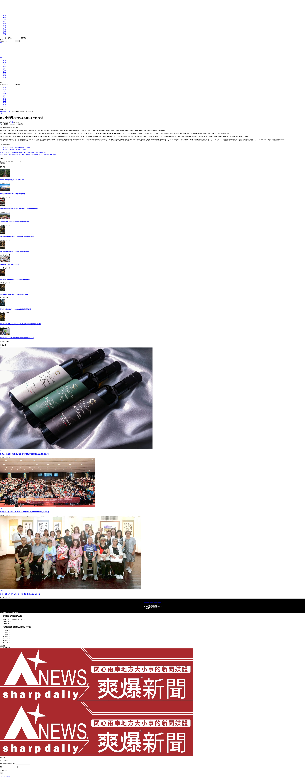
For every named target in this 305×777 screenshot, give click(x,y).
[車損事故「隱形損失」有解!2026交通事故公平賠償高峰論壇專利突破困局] (47, 506)
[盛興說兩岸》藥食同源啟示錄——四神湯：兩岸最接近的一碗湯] (2, 248)
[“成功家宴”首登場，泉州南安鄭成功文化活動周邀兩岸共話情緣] (5, 218)
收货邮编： (6, 634)
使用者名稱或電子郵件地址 (7, 763)
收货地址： (6, 632)
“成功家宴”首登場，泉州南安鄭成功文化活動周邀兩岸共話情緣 (14, 221)
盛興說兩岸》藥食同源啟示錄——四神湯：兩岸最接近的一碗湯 (14, 251)
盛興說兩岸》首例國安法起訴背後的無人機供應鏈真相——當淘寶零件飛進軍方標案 (19, 208)
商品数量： (6, 623)
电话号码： (6, 638)
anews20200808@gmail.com (154, 608)
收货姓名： (6, 630)
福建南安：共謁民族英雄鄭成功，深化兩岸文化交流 (12, 180)
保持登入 (4, 770)
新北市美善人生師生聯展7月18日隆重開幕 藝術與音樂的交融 (20, 594)
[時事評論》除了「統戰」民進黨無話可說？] (5, 261)
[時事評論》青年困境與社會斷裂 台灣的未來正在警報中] (5, 190)
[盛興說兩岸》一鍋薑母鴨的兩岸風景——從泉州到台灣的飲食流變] (2, 276)
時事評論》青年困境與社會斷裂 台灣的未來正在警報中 (12, 194)
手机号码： (6, 640)
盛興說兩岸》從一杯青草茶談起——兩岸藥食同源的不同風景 (14, 294)
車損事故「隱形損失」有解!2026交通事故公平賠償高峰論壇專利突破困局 (24, 512)
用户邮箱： (6, 636)
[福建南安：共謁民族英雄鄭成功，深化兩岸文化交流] (5, 176)
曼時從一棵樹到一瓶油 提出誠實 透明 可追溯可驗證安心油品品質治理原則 (24, 454)
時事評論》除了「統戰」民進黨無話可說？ (10, 264)
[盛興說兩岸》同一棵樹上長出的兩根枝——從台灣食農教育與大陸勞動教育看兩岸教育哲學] (2, 320)
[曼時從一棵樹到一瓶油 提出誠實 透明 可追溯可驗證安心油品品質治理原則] (76, 448)
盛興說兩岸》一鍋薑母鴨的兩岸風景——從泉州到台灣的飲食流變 (15, 279)
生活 (1, 113)
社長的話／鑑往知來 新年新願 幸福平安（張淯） (16, 147)
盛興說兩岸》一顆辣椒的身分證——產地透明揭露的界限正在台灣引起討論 (17, 236)
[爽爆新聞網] (21, 12)
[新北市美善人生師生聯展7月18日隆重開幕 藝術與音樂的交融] (70, 588)
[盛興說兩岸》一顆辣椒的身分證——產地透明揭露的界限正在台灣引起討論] (2, 233)
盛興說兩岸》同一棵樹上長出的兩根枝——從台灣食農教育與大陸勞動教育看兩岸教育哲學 (20, 324)
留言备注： (6, 642)
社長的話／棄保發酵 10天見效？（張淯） (14, 149)
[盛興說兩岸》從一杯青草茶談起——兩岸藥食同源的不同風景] (2, 291)
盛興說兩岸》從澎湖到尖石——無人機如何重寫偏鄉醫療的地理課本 (15, 309)
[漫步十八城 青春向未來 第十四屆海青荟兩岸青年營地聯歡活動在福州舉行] (5, 334)
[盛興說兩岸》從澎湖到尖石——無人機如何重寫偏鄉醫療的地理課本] (2, 305)
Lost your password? (5, 776)
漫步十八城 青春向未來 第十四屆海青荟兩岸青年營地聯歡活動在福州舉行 (17, 338)
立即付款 (3, 645)
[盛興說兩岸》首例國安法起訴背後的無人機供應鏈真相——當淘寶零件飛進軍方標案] (2, 205)
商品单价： (6, 621)
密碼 (1, 767)
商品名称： (6, 619)
